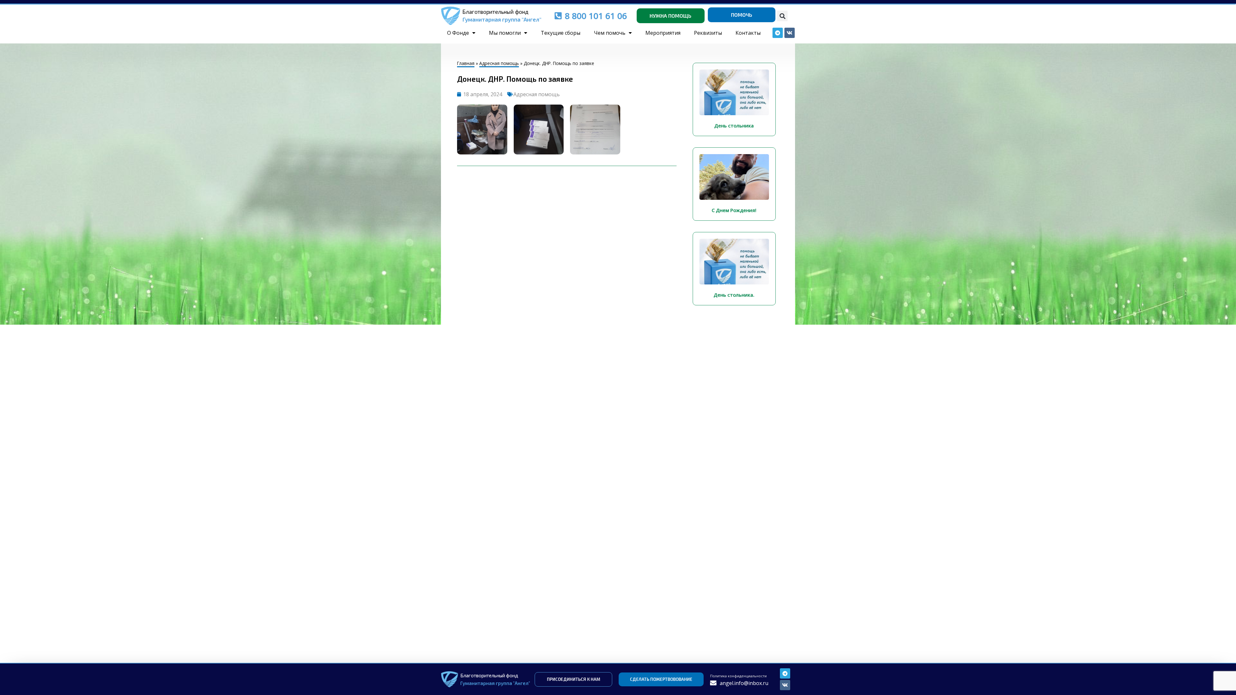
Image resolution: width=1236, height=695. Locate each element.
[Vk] (785, 685)
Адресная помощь (499, 63)
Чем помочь (609, 32)
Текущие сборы (560, 32)
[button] (782, 16)
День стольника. (734, 295)
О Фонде (458, 32)
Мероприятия (662, 32)
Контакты (748, 32)
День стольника (734, 125)
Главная (465, 63)
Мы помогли (505, 32)
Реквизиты (708, 32)
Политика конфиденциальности (738, 675)
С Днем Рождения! (734, 210)
